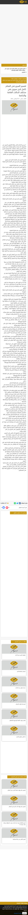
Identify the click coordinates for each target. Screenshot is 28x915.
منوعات (20, 78)
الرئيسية (24, 78)
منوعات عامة (14, 78)
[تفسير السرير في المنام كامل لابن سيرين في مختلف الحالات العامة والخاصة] (20, 503)
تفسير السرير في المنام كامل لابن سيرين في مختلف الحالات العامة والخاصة (14, 81)
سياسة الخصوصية (18, 913)
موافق (24, 913)
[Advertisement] (14, 19)
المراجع (23, 72)
